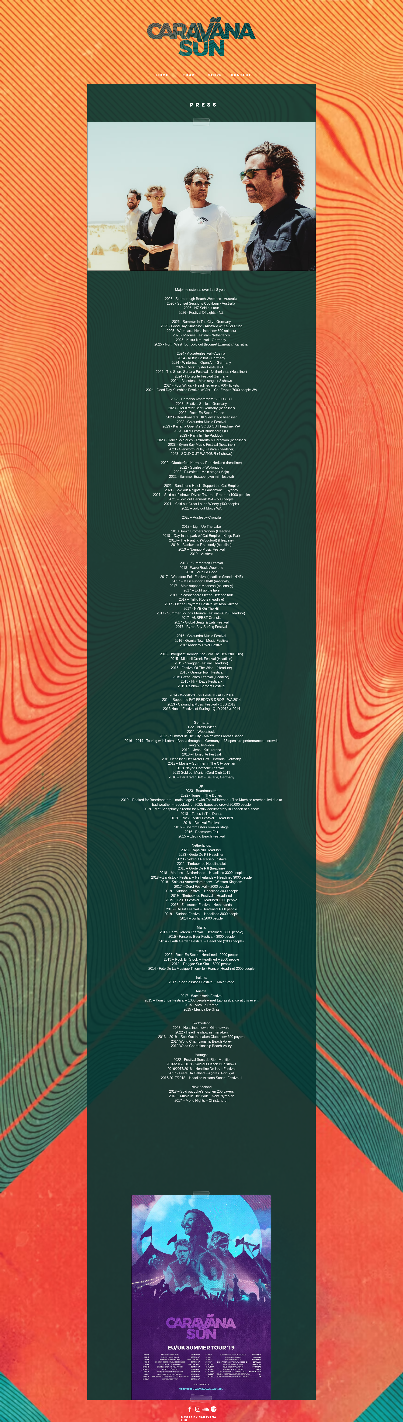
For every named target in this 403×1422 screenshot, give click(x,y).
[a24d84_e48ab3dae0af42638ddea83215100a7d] (213, 1409)
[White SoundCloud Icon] (205, 1409)
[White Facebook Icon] (189, 1409)
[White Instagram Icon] (197, 1409)
